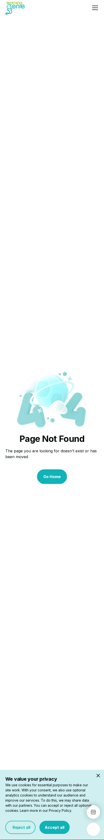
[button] (94, 8)
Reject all (20, 827)
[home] (15, 8)
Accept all (54, 827)
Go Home (52, 476)
